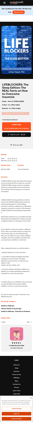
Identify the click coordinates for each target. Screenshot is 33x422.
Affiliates (16, 377)
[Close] (31, 398)
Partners (16, 371)
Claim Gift (16, 394)
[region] (16, 409)
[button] (3, 322)
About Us (16, 365)
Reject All (16, 413)
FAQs (16, 368)
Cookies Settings (16, 408)
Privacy (16, 387)
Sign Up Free (18, 12)
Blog (16, 381)
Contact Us (16, 384)
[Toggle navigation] (4, 2)
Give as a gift (18, 145)
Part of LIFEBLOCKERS (15, 101)
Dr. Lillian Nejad (14, 104)
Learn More (16, 390)
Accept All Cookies (16, 418)
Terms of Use (16, 374)
